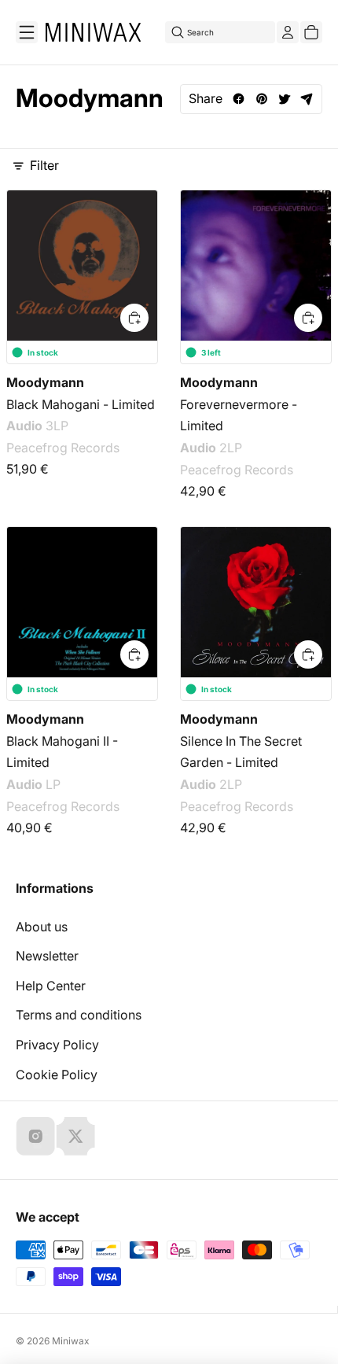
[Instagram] (35, 1136)
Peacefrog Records (62, 447)
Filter (44, 165)
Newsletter (47, 956)
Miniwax (71, 1341)
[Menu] (27, 32)
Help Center (51, 986)
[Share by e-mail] (307, 98)
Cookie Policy (56, 1074)
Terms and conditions (78, 1015)
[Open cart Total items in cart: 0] (311, 32)
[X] (75, 1136)
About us (42, 927)
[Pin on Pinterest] (261, 98)
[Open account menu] (288, 32)
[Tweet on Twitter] (284, 98)
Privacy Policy (57, 1044)
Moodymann (45, 382)
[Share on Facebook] (238, 98)
